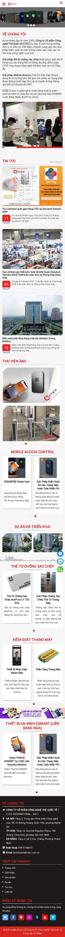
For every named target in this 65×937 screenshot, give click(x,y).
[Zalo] (60, 561)
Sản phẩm (10, 877)
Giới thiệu (10, 872)
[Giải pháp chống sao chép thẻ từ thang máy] (48, 582)
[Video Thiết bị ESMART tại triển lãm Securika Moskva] (16, 744)
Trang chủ (10, 868)
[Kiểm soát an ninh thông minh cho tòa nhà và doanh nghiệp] (12, 4)
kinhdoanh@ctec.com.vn (26, 852)
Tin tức (9, 161)
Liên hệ (8, 891)
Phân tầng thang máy (48, 669)
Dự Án (8, 882)
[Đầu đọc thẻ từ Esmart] (32, 17)
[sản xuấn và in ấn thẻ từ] (32, 713)
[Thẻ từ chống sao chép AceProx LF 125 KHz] (17, 582)
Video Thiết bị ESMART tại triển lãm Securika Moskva (17, 761)
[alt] (32, 124)
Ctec (39, 933)
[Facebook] (60, 553)
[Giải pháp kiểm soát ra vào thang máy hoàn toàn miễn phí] (48, 468)
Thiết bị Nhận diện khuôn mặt (17, 671)
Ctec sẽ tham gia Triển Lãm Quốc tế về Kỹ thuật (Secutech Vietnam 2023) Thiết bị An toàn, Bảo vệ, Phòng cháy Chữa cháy (31, 275)
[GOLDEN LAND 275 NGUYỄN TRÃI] (17, 542)
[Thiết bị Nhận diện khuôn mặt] (16, 656)
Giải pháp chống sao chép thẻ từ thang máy (48, 600)
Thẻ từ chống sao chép (32, 566)
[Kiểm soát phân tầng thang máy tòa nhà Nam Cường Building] (32, 315)
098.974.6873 (25, 847)
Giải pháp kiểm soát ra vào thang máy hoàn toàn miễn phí (48, 485)
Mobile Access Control (32, 452)
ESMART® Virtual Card (17, 481)
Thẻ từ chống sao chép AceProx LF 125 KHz (17, 600)
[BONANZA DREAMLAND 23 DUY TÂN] (48, 542)
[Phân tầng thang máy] (48, 656)
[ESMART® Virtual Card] (16, 468)
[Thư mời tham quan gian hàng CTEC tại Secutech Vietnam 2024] (32, 186)
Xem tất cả (55, 162)
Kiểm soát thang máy (32, 640)
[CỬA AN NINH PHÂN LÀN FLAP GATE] (31, 423)
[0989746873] (60, 569)
